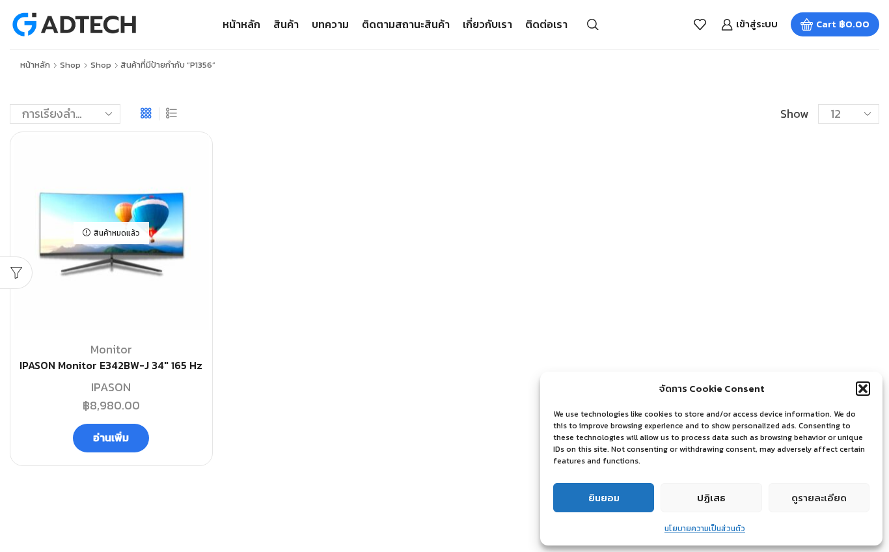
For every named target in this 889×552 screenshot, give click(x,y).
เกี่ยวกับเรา (487, 24)
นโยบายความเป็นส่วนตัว (704, 528)
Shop (70, 65)
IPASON (111, 387)
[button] (862, 388)
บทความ (330, 24)
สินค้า (286, 24)
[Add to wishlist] (187, 162)
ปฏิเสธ (711, 497)
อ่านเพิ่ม (111, 437)
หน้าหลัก (241, 24)
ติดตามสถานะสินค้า (406, 24)
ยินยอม (604, 497)
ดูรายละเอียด (819, 497)
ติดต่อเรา (546, 24)
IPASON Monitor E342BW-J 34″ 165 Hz (111, 365)
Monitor (111, 349)
